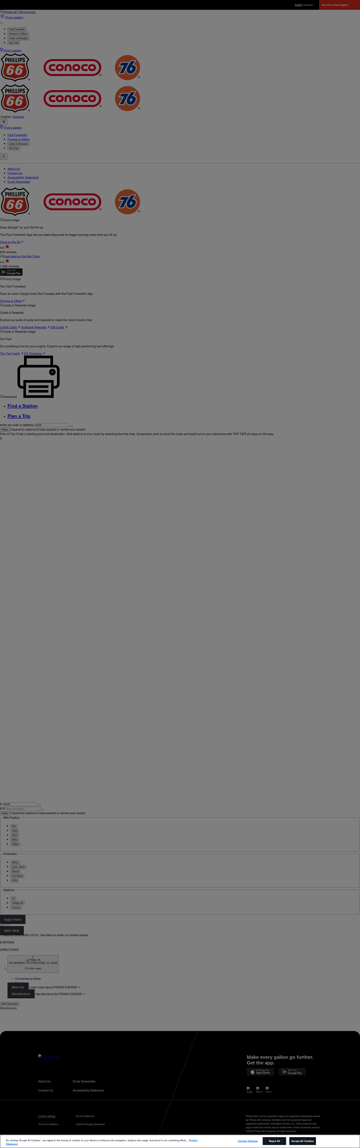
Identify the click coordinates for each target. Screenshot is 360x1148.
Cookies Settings (248, 1141)
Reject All (274, 1141)
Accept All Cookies (302, 1141)
